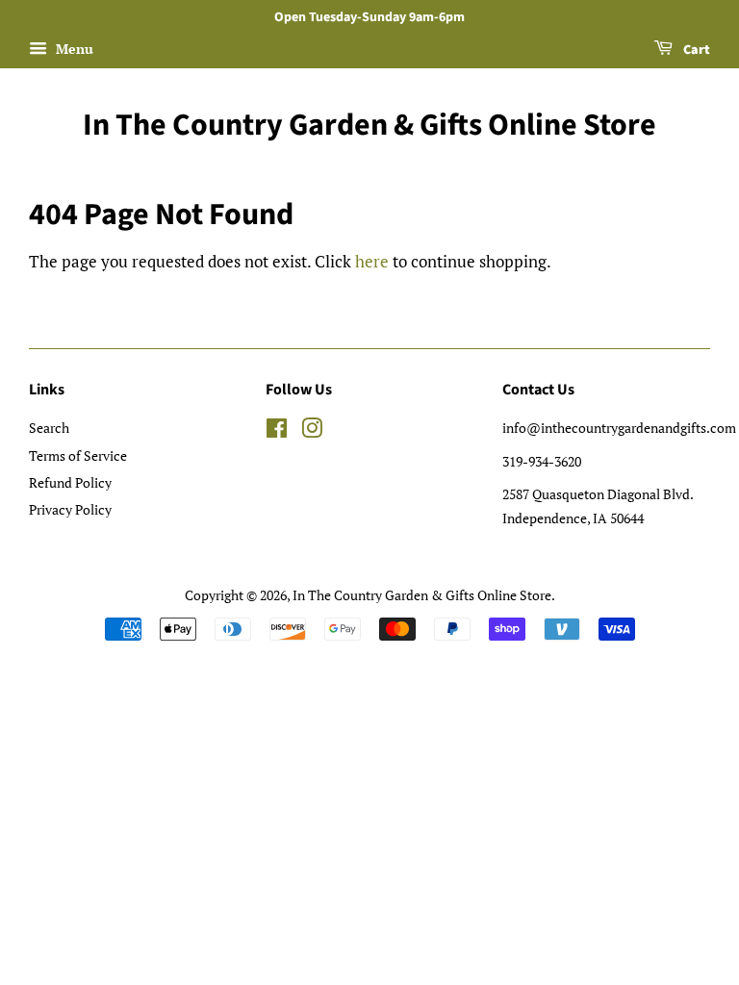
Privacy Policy (70, 509)
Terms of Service (78, 455)
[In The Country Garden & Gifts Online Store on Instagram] (311, 431)
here (372, 261)
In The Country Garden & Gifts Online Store (369, 125)
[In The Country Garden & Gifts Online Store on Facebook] (277, 431)
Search (49, 427)
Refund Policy (70, 482)
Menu (72, 48)
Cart (695, 50)
